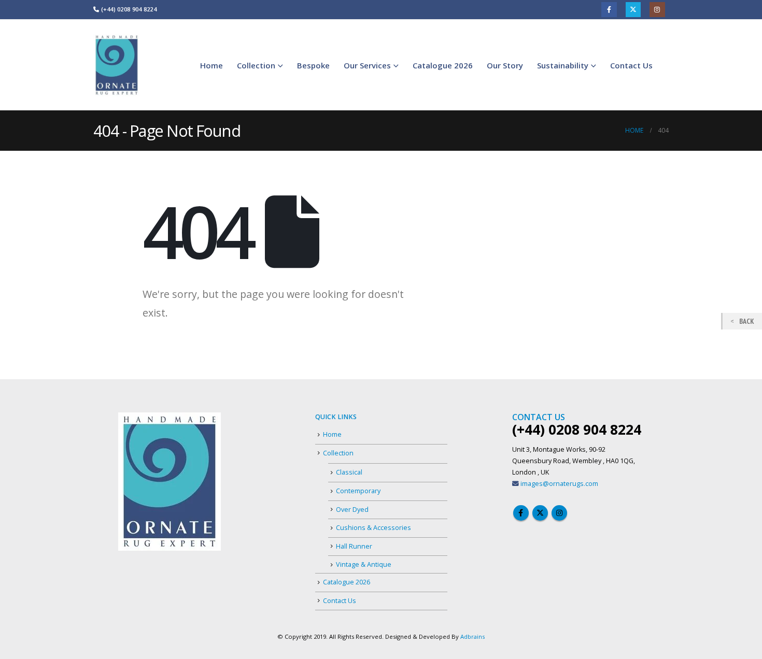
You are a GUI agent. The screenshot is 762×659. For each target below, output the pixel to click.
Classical (349, 472)
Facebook (608, 9)
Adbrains (472, 636)
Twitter (633, 9)
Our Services (367, 65)
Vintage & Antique (363, 564)
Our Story (505, 65)
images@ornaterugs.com (559, 483)
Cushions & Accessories (373, 527)
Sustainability (562, 65)
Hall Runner (354, 546)
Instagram (657, 9)
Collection (256, 65)
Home (211, 65)
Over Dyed (352, 509)
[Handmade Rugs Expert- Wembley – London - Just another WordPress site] (116, 65)
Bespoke (313, 65)
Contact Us (631, 65)
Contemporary (358, 490)
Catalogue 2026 (443, 65)
